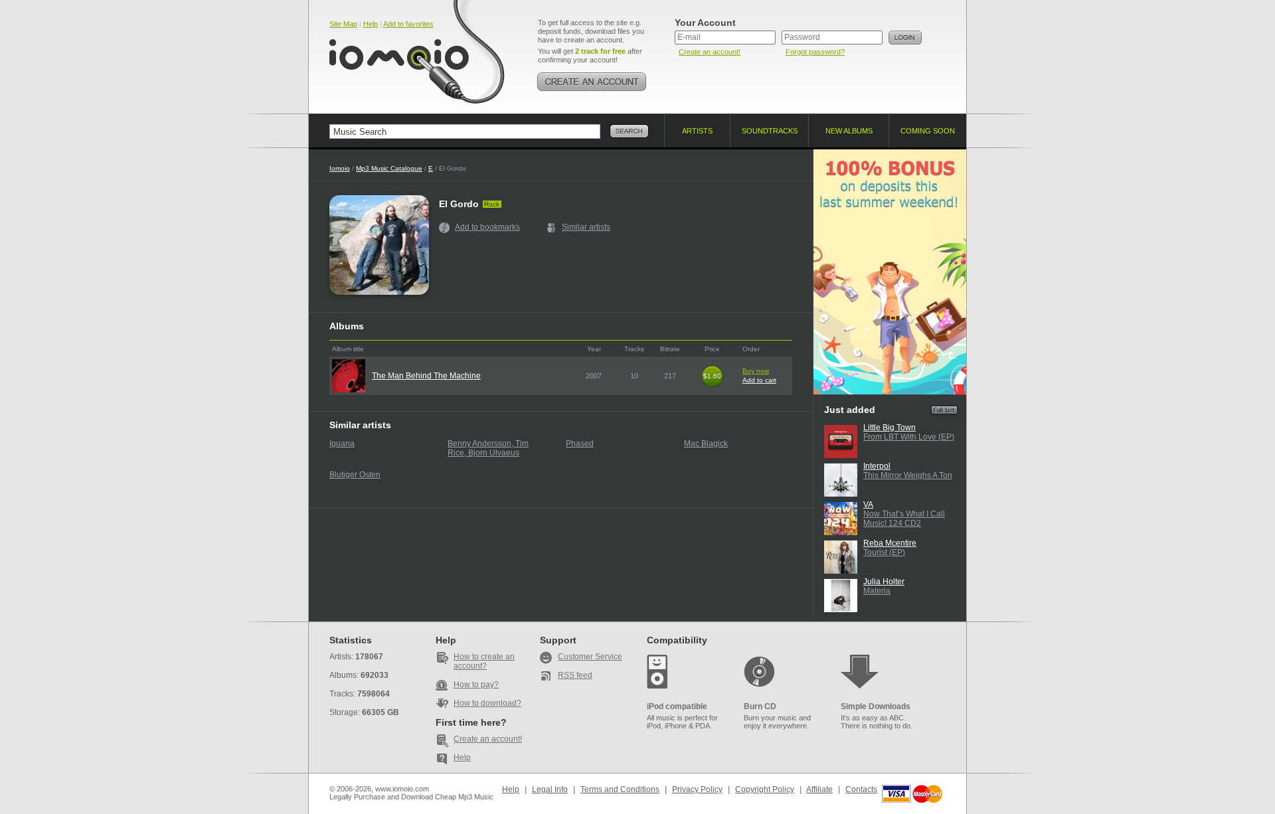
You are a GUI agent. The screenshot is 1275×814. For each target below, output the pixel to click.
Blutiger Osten (355, 474)
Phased (580, 443)
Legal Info (550, 789)
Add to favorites (408, 24)
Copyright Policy (764, 789)
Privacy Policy (697, 789)
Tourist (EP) (884, 552)
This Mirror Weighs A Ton (907, 475)
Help (370, 24)
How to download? (487, 703)
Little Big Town (889, 427)
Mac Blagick (706, 443)
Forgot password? (815, 52)
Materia (877, 591)
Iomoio (339, 168)
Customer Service (590, 656)
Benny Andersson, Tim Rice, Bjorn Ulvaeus (488, 448)
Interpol (877, 466)
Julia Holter (883, 581)
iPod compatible (677, 706)
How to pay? (476, 684)
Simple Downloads (875, 706)
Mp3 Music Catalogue (389, 168)
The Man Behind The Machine (426, 375)
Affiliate (819, 789)
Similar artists (586, 227)
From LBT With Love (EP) (908, 437)
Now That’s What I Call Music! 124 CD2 (904, 518)
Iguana (342, 443)
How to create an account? (484, 661)
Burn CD (760, 706)
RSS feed (575, 675)
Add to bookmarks (487, 227)
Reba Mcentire (889, 543)
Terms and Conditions (619, 789)
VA (868, 504)
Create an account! (709, 52)
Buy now (755, 370)
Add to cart (759, 380)
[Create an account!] (592, 81)
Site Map (343, 24)
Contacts (861, 789)
